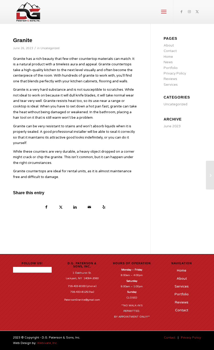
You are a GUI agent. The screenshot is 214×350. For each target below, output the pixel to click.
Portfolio (171, 68)
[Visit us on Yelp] (104, 207)
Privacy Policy (175, 73)
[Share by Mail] (89, 207)
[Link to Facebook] (181, 12)
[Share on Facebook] (46, 207)
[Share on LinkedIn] (75, 207)
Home (168, 57)
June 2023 (172, 126)
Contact (170, 51)
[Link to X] (197, 12)
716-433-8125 (79, 292)
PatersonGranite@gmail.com (82, 299)
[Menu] (164, 12)
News (168, 62)
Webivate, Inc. (47, 343)
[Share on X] (61, 207)
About (169, 45)
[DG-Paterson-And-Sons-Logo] (28, 12)
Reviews (170, 79)
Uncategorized (50, 48)
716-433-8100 (77, 286)
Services (171, 85)
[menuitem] (164, 12)
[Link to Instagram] (189, 12)
